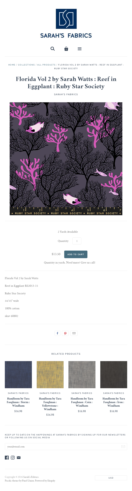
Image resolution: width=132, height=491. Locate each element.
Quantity (63, 241)
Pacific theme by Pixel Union (19, 481)
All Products (46, 64)
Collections (26, 64)
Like (57, 333)
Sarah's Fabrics (66, 94)
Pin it (65, 333)
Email (74, 333)
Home (11, 64)
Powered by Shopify (45, 481)
